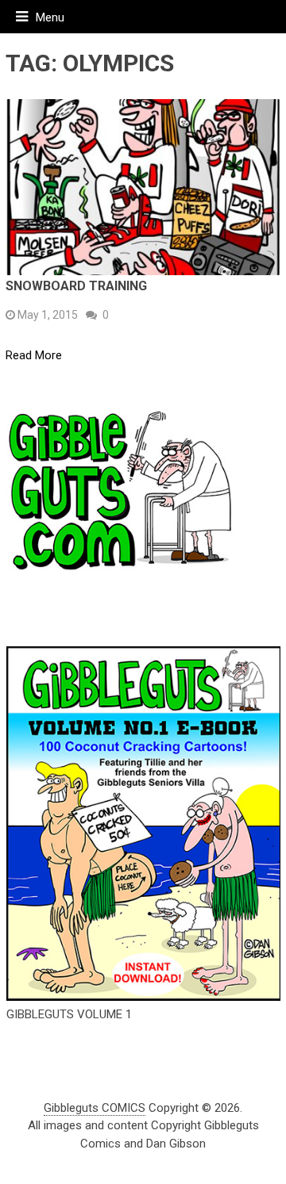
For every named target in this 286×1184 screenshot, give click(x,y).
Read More (34, 356)
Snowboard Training (76, 285)
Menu (50, 17)
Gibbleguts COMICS (94, 1108)
